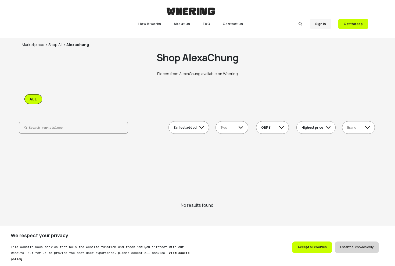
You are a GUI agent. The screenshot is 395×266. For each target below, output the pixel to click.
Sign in (320, 24)
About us (182, 24)
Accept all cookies (312, 247)
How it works (149, 24)
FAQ (206, 24)
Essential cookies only (357, 247)
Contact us (233, 24)
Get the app (353, 24)
